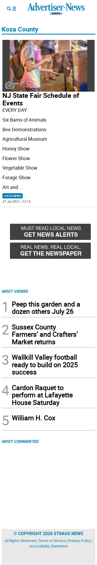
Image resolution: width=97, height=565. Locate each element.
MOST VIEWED (15, 291)
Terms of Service (51, 540)
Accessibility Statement (48, 546)
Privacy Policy (79, 540)
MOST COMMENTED (20, 441)
